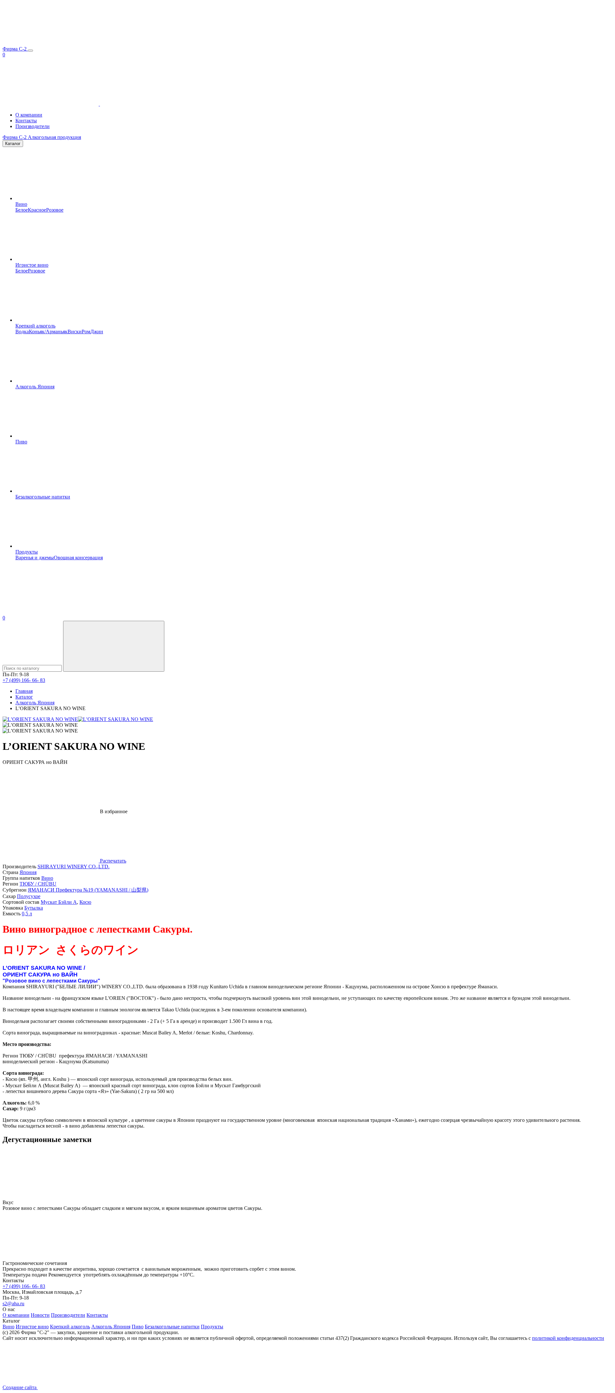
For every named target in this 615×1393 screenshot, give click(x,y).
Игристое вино (31, 265)
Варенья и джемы (34, 557)
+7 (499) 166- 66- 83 (24, 680)
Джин (96, 331)
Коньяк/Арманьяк (48, 331)
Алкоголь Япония (34, 386)
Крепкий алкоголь (35, 325)
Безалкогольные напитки (42, 496)
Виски (75, 331)
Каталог (12, 143)
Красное (37, 210)
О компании (28, 114)
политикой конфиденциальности (568, 1338)
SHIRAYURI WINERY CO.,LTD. (73, 866)
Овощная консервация (78, 557)
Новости (40, 1315)
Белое (21, 210)
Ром (86, 331)
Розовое (54, 210)
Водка (22, 331)
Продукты (26, 552)
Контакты (26, 120)
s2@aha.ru (13, 1303)
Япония (28, 872)
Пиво (21, 441)
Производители (32, 126)
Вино (21, 204)
